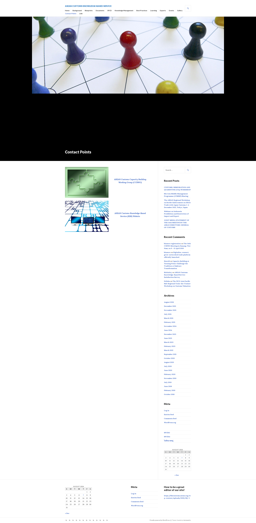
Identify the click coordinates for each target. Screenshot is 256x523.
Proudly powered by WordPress (160, 520)
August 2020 (169, 362)
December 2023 (170, 334)
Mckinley (168, 272)
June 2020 (168, 370)
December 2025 (170, 306)
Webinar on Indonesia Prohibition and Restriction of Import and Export (176, 213)
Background (77, 10)
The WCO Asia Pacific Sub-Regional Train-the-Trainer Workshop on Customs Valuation (177, 283)
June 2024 (168, 330)
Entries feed (169, 414)
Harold (167, 261)
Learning (153, 10)
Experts (163, 10)
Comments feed (170, 418)
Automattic (187, 520)
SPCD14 (167, 437)
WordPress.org (170, 422)
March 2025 (168, 318)
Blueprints (89, 10)
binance (167, 252)
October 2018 (169, 394)
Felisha (167, 281)
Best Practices (141, 10)
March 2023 (168, 342)
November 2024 (170, 326)
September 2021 (170, 354)
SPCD (109, 10)
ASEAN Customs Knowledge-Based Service (88, 6)
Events (171, 10)
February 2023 (169, 346)
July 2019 (168, 382)
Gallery (179, 10)
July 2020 (168, 366)
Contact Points (70, 13)
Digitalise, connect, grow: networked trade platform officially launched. (177, 254)
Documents (100, 10)
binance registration (172, 244)
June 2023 (168, 338)
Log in (166, 410)
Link (80, 13)
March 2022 (168, 350)
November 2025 (170, 310)
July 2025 (168, 314)
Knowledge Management (124, 10)
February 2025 (169, 322)
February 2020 (169, 374)
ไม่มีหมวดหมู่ (168, 441)
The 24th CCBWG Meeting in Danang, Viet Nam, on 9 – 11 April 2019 (177, 246)
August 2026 (169, 302)
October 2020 (169, 358)
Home (67, 10)
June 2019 (168, 386)
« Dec (177, 475)
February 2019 (169, 390)
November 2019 (170, 378)
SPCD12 (167, 433)
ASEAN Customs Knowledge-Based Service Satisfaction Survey (176, 274)
